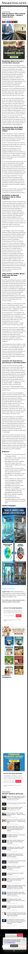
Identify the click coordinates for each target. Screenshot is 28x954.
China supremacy (6, 593)
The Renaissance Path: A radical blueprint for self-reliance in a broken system (16, 900)
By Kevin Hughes (15, 876)
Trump (14, 596)
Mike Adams (11, 19)
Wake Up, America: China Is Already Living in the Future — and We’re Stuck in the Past (16, 814)
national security (21, 595)
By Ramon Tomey (15, 804)
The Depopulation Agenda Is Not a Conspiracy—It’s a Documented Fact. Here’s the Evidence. (15, 855)
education (22, 593)
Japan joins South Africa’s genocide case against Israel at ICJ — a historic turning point (16, 821)
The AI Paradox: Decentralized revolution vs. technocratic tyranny (16, 861)
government (12, 595)
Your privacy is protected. (8, 619)
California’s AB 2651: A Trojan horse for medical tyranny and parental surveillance (16, 868)
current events (16, 593)
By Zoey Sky (14, 800)
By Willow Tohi (14, 910)
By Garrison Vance (15, 832)
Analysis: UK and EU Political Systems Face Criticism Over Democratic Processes (15, 880)
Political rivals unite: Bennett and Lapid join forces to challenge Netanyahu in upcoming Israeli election (16, 798)
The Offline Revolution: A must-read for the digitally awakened (16, 835)
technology (9, 596)
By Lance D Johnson (15, 889)
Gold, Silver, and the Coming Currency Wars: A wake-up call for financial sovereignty (15, 842)
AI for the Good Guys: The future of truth (16, 803)
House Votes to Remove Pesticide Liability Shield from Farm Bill (14, 808)
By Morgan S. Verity (15, 810)
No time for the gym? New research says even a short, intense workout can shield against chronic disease (16, 914)
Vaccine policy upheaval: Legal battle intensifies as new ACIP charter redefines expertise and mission (16, 894)
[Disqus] (14, 697)
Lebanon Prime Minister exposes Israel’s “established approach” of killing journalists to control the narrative (16, 887)
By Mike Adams (15, 817)
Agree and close (14, 945)
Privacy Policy (11, 942)
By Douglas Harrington (16, 882)
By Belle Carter (15, 837)
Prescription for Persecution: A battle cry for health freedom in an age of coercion (15, 848)
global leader (5, 595)
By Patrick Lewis (15, 824)
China (11, 591)
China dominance (18, 591)
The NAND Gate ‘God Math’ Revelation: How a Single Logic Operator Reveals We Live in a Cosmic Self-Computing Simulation (16, 921)
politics (4, 596)
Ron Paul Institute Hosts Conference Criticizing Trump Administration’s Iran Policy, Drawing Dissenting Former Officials (15, 828)
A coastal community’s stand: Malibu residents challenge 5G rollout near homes (15, 907)
